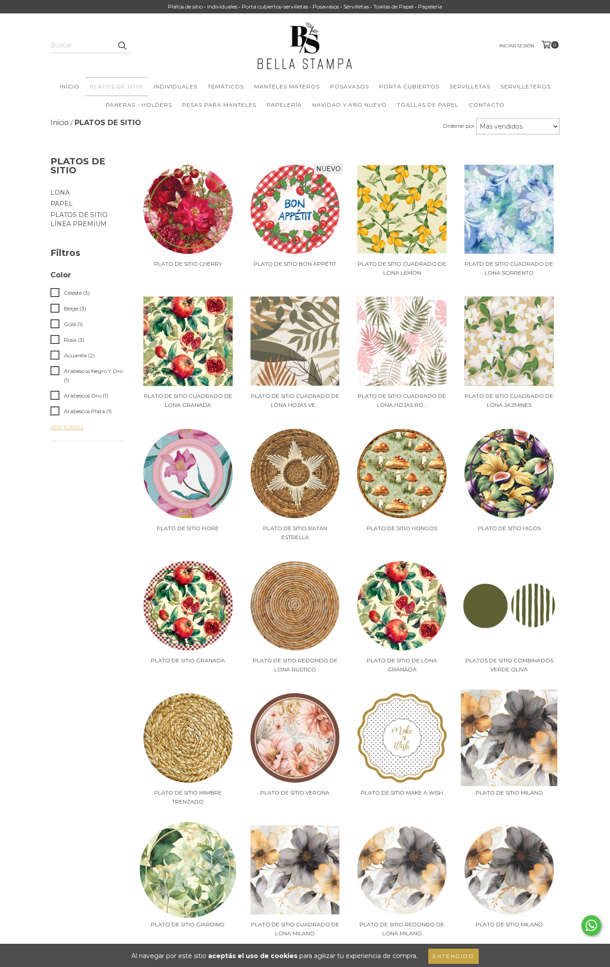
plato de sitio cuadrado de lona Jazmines (509, 400)
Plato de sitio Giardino (188, 924)
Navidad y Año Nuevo (349, 104)
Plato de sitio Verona (295, 792)
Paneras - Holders (139, 104)
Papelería (284, 104)
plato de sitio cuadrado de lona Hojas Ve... (295, 400)
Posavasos (349, 86)
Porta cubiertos (409, 86)
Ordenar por (459, 125)
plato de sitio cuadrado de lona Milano (295, 929)
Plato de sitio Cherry (188, 263)
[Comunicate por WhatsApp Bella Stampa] (591, 925)
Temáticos (226, 86)
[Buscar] (122, 45)
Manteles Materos (287, 86)
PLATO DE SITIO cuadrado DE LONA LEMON (402, 268)
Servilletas (470, 86)
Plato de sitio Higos (509, 528)
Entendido (453, 956)
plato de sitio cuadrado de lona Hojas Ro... (402, 400)
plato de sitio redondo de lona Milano (401, 929)
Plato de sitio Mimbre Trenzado (188, 797)
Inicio (69, 86)
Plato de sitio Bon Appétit (295, 263)
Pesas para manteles (219, 104)
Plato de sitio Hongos (402, 528)
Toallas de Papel (428, 104)
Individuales (175, 86)
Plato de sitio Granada (188, 660)
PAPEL (61, 204)
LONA (60, 192)
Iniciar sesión (516, 46)
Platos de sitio (116, 86)
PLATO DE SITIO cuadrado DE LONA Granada (188, 400)
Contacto (487, 104)
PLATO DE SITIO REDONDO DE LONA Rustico (295, 665)
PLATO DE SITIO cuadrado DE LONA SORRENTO (509, 268)
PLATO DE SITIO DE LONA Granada (402, 665)
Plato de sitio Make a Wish (402, 792)
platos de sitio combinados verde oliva (509, 665)
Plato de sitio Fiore (188, 528)
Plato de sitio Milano (509, 792)
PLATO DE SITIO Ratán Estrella (295, 532)
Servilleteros (526, 86)
